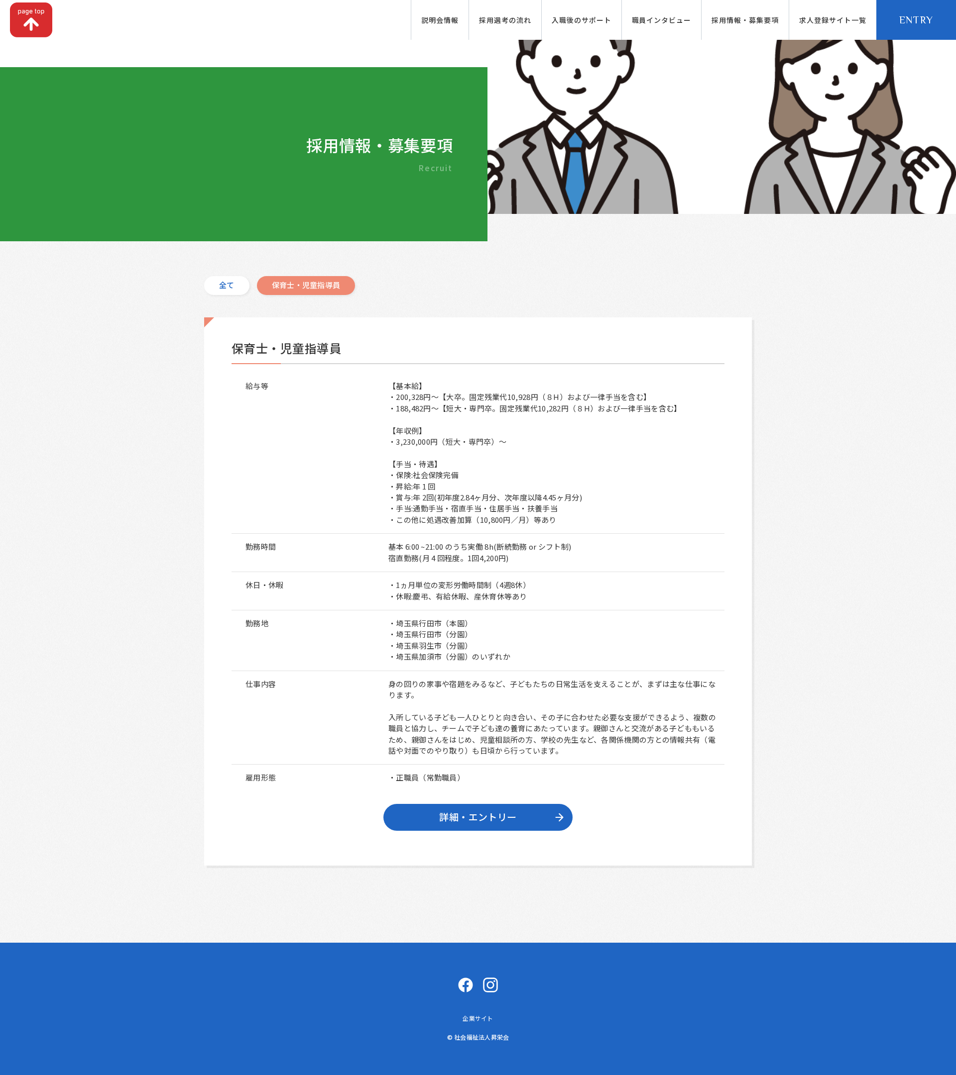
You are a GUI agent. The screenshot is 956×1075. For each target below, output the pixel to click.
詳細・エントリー (477, 816)
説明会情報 (440, 20)
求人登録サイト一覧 (832, 20)
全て (227, 285)
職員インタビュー (662, 20)
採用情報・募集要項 (745, 20)
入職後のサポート (581, 20)
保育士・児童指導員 (306, 285)
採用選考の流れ (505, 20)
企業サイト (478, 1018)
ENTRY (916, 19)
